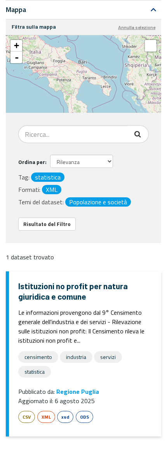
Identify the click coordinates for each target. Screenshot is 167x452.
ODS (84, 417)
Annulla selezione (136, 27)
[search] (138, 134)
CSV (27, 417)
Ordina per (31, 162)
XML (46, 417)
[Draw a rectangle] (151, 46)
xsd (65, 417)
